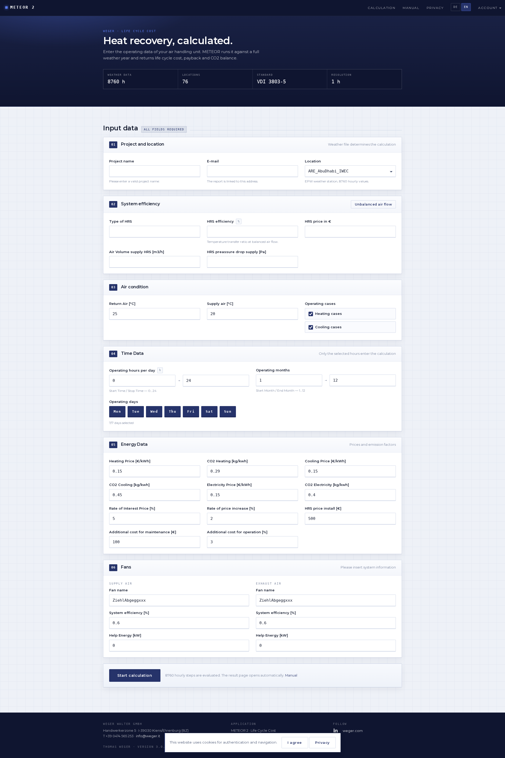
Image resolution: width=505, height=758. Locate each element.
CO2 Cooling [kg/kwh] (129, 485)
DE (455, 7)
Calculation (381, 8)
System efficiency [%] (129, 613)
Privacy (435, 8)
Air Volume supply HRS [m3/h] (136, 252)
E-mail (213, 161)
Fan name (118, 590)
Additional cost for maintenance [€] (142, 532)
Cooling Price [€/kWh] (325, 461)
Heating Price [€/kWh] (129, 461)
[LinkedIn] (336, 731)
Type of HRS (120, 221)
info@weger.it (148, 736)
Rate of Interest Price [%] (132, 508)
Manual (411, 8)
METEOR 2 (22, 7)
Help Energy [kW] (125, 635)
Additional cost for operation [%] (237, 532)
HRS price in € (318, 221)
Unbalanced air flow (373, 204)
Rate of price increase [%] (231, 508)
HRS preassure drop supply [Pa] (236, 252)
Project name (121, 161)
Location (313, 161)
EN (466, 7)
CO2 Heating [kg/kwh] (227, 461)
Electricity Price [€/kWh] (229, 485)
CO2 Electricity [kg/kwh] (327, 485)
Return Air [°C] (122, 303)
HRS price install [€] (323, 508)
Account (488, 8)
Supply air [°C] (220, 303)
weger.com (353, 731)
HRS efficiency (223, 221)
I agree (294, 742)
